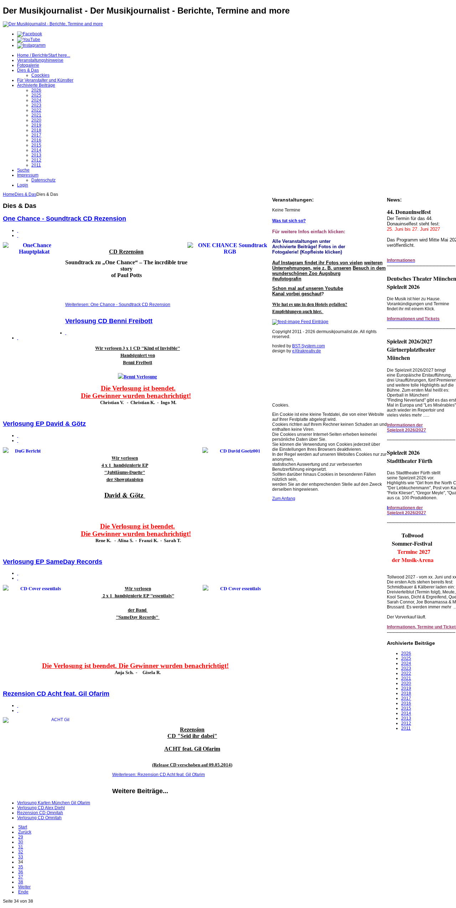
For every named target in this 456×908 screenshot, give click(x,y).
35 (20, 866)
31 (20, 847)
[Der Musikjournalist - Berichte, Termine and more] (53, 23)
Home (9, 194)
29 (20, 837)
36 (20, 871)
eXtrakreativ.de (306, 350)
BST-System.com (308, 345)
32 (20, 852)
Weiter (24, 886)
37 (20, 876)
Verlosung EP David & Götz (44, 423)
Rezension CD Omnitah (40, 812)
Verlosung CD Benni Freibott (108, 321)
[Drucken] (17, 230)
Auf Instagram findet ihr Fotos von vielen (317, 262)
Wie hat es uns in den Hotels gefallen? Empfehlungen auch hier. (309, 308)
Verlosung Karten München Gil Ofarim (53, 802)
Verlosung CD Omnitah (39, 817)
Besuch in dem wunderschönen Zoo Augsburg (329, 270)
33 (20, 857)
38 (20, 881)
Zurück (24, 832)
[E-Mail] (17, 235)
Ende (23, 891)
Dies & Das (25, 194)
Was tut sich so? (289, 220)
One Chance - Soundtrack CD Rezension (64, 218)
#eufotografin (286, 278)
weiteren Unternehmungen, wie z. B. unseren (327, 265)
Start (22, 827)
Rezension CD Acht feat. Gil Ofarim (56, 693)
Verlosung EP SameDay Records (52, 561)
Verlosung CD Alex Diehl (41, 807)
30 (20, 842)
